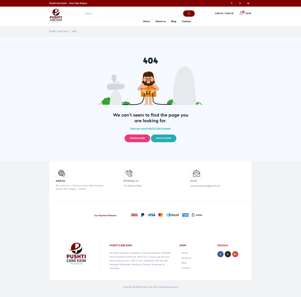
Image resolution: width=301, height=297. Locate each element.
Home (185, 252)
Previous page (137, 138)
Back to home (163, 138)
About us (186, 257)
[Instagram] (240, 3)
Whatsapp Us (131, 180)
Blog (184, 262)
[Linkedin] (248, 3)
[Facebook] (231, 3)
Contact (186, 268)
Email (193, 180)
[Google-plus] (235, 254)
